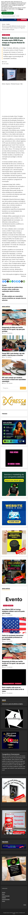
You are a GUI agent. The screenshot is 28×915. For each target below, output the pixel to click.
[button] (2, 19)
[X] (22, 281)
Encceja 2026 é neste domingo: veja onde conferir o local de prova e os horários (13, 354)
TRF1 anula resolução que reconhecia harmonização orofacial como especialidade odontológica (14, 379)
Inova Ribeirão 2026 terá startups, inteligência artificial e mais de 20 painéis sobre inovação (13, 611)
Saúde (8, 35)
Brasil (4, 35)
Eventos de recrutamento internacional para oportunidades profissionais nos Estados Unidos (12, 637)
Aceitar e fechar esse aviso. (8, 13)
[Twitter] (15, 281)
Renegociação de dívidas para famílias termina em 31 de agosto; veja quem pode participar (13, 329)
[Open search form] (15, 19)
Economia (10, 323)
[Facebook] (3, 281)
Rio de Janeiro (6, 631)
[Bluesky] (5, 281)
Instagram (23, 19)
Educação (6, 349)
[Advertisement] (14, 100)
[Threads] (8, 281)
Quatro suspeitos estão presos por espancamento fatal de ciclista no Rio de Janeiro (13, 689)
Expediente (4, 897)
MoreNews (21, 912)
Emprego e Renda (7, 629)
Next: (14, 297)
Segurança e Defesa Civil (9, 683)
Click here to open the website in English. (12, 703)
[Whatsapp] (10, 281)
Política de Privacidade (6, 895)
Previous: (12, 288)
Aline (4, 357)
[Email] (24, 281)
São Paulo (11, 605)
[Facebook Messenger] (19, 281)
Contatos (3, 901)
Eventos (5, 605)
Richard (5, 61)
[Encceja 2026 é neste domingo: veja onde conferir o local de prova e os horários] (14, 343)
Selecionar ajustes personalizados (9, 16)
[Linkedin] (12, 281)
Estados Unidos (16, 629)
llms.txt (25, 904)
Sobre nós (3, 892)
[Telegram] (17, 281)
